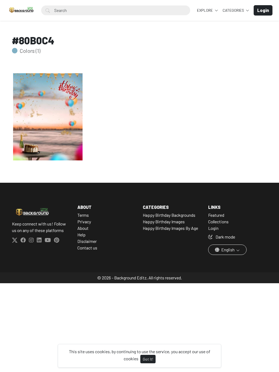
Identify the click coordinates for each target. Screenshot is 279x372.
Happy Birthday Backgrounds (169, 215)
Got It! (148, 359)
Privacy (84, 221)
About (83, 228)
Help (81, 234)
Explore (205, 10)
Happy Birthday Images (164, 221)
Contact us (87, 247)
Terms (83, 215)
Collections (218, 221)
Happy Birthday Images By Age (170, 228)
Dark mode (225, 236)
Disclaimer (87, 241)
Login (213, 228)
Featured (216, 215)
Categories (234, 10)
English (227, 249)
